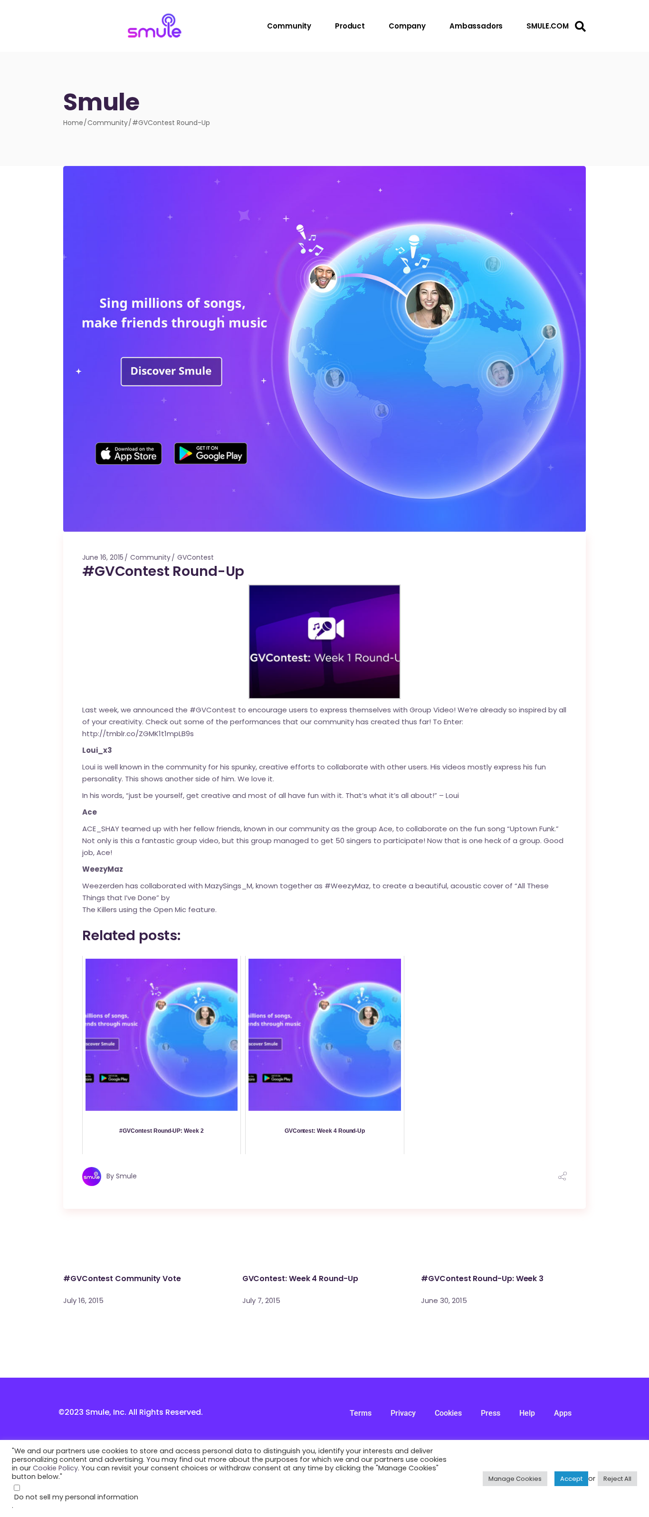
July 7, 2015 (261, 1300)
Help (527, 1413)
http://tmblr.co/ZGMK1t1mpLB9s (139, 734)
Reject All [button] (617, 1478)
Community (107, 122)
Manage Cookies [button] (515, 1478)
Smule (126, 1176)
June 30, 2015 (444, 1300)
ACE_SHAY (100, 829)
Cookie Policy (55, 1468)
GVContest (195, 557)
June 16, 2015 (103, 557)
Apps (563, 1413)
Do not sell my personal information (76, 1497)
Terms (361, 1413)
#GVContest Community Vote (122, 1278)
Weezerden (103, 886)
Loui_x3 (98, 750)
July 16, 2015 (83, 1300)
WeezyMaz (102, 869)
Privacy (403, 1413)
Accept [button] (571, 1478)
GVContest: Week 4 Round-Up (300, 1278)
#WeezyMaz (346, 886)
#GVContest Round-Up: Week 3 (482, 1278)
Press (490, 1413)
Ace (89, 812)
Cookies (448, 1413)
